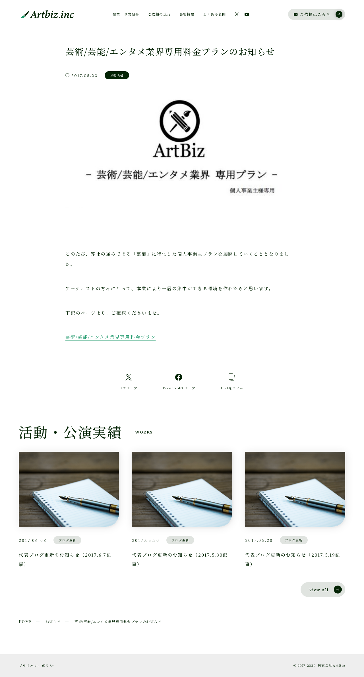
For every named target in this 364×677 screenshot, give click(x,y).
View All (319, 589)
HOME (25, 621)
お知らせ (53, 621)
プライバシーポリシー (38, 665)
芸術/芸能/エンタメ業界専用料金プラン (110, 337)
